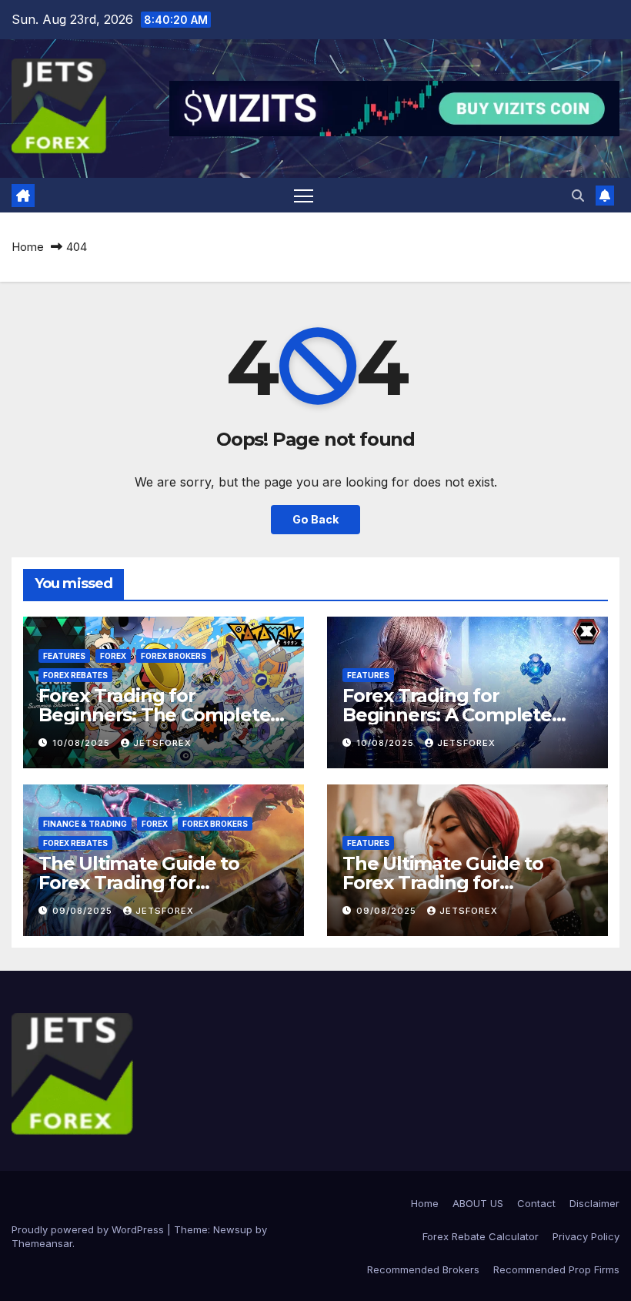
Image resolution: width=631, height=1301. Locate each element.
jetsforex (162, 742)
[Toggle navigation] (303, 195)
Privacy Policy (586, 1236)
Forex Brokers (173, 656)
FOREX (113, 656)
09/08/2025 (83, 910)
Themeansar (42, 1243)
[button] (578, 195)
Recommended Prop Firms (556, 1269)
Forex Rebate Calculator (480, 1236)
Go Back (315, 519)
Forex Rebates (75, 675)
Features (64, 656)
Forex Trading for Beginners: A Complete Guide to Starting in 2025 (453, 714)
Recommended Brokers (423, 1269)
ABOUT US (477, 1203)
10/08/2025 (82, 742)
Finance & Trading (85, 823)
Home (28, 246)
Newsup (232, 1229)
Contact (536, 1203)
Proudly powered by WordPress (89, 1229)
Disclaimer (594, 1203)
